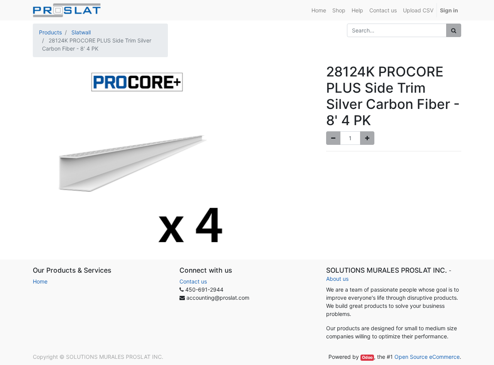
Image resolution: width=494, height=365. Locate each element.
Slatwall (81, 32)
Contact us (193, 281)
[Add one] (367, 138)
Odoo (367, 357)
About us (337, 278)
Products (50, 32)
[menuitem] (318, 10)
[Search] (453, 30)
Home (40, 281)
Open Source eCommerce (427, 356)
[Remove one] (333, 138)
